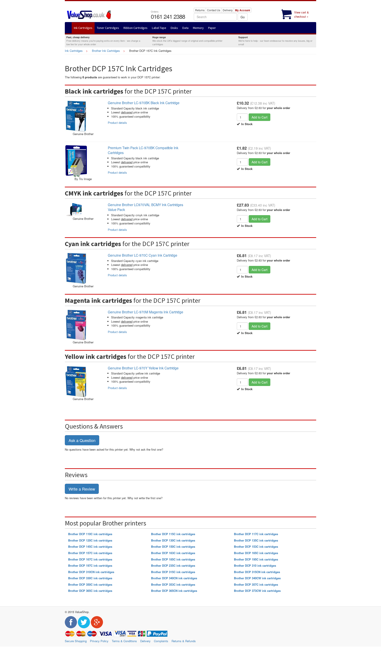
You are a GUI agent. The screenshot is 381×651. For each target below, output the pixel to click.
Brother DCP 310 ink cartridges (255, 565)
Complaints (161, 641)
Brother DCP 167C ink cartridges (90, 559)
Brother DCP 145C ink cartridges (90, 546)
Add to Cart (259, 117)
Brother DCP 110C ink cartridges (90, 534)
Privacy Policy (99, 641)
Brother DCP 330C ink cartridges (90, 578)
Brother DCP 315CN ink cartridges (257, 572)
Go (243, 17)
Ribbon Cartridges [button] (135, 28)
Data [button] (185, 28)
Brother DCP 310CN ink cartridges (91, 572)
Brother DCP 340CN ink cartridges (174, 578)
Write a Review (82, 489)
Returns (200, 10)
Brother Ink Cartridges (106, 51)
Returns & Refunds (184, 641)
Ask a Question (82, 440)
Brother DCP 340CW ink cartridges (257, 578)
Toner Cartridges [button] (108, 28)
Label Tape (159, 28)
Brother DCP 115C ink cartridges (173, 534)
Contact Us (213, 10)
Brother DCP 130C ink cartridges (173, 540)
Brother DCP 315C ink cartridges (173, 572)
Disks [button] (174, 28)
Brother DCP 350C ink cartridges (90, 584)
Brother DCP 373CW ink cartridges (257, 591)
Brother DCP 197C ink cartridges (90, 565)
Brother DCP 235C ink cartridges (173, 565)
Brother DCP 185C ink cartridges (173, 559)
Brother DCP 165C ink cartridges (256, 553)
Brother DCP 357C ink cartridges (256, 584)
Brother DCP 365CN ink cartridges (174, 591)
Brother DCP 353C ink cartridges (173, 584)
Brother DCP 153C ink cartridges (256, 546)
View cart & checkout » (301, 14)
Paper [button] (212, 28)
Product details (117, 122)
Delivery (228, 10)
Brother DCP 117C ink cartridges (256, 534)
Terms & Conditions (124, 641)
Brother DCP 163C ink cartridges (173, 553)
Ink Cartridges (74, 51)
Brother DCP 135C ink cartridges (256, 540)
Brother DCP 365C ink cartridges (90, 591)
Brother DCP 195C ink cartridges (256, 559)
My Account (242, 10)
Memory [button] (198, 28)
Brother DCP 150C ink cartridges (173, 546)
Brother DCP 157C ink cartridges (90, 553)
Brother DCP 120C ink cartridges (90, 540)
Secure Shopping (76, 641)
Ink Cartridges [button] (83, 28)
